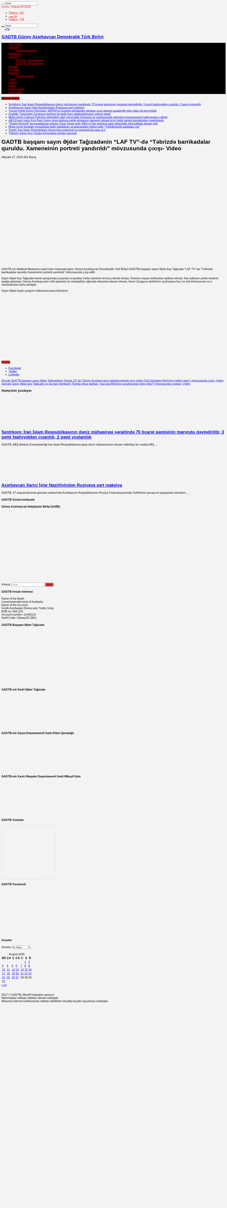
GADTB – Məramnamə (30, 63)
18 (8, 973)
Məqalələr (15, 53)
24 (3, 977)
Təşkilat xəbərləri (26, 50)
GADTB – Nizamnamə (30, 60)
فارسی (13, 16)
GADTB (13, 57)
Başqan (13, 66)
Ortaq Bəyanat (25, 76)
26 (13, 977)
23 (30, 973)
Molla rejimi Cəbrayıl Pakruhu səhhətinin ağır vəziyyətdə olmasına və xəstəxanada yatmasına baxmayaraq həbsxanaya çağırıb (88, 117)
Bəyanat (14, 73)
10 (3, 969)
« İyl (4, 985)
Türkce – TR (16, 19)
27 (17, 977)
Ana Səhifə (16, 44)
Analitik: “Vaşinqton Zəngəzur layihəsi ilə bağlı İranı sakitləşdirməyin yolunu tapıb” (60, 113)
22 (26, 973)
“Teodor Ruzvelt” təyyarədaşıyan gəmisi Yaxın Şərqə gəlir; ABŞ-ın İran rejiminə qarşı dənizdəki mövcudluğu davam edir (83, 123)
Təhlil (12, 79)
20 (17, 973)
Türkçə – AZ (16, 12)
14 (22, 969)
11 (8, 969)
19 (13, 973)
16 (30, 969)
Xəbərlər (14, 47)
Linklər (13, 82)
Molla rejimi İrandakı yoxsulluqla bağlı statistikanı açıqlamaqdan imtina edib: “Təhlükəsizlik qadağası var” (74, 126)
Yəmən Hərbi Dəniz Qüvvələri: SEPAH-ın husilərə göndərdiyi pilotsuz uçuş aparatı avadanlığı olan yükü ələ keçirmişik (83, 110)
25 (8, 977)
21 (22, 973)
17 (3, 973)
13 (17, 969)
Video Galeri (16, 89)
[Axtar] (2, 4)
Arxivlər (6, 947)
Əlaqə (12, 85)
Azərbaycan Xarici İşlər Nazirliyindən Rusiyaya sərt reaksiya (46, 107)
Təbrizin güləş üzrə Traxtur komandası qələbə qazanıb (43, 133)
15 (26, 969)
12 (13, 969)
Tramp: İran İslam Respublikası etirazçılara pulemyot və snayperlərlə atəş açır (57, 129)
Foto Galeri (16, 92)
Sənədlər (14, 69)
